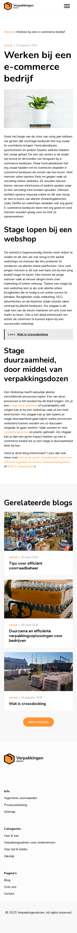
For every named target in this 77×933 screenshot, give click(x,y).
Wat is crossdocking (21, 466)
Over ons (10, 887)
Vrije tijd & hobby (15, 849)
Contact (9, 894)
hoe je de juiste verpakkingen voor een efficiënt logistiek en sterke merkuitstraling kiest (38, 459)
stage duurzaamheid (23, 405)
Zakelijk (9, 856)
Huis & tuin (11, 836)
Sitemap (9, 812)
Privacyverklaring (15, 805)
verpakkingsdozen (16, 432)
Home (8, 32)
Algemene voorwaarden (20, 798)
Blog (7, 880)
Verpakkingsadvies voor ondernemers (29, 842)
